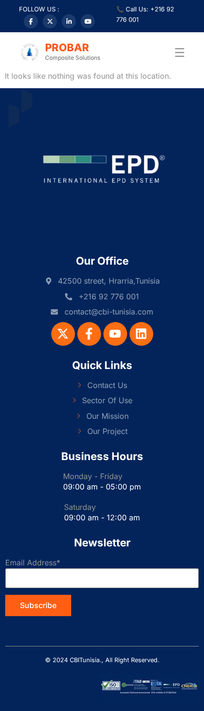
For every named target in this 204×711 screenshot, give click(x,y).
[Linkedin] (141, 334)
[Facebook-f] (89, 334)
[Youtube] (115, 334)
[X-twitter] (63, 334)
